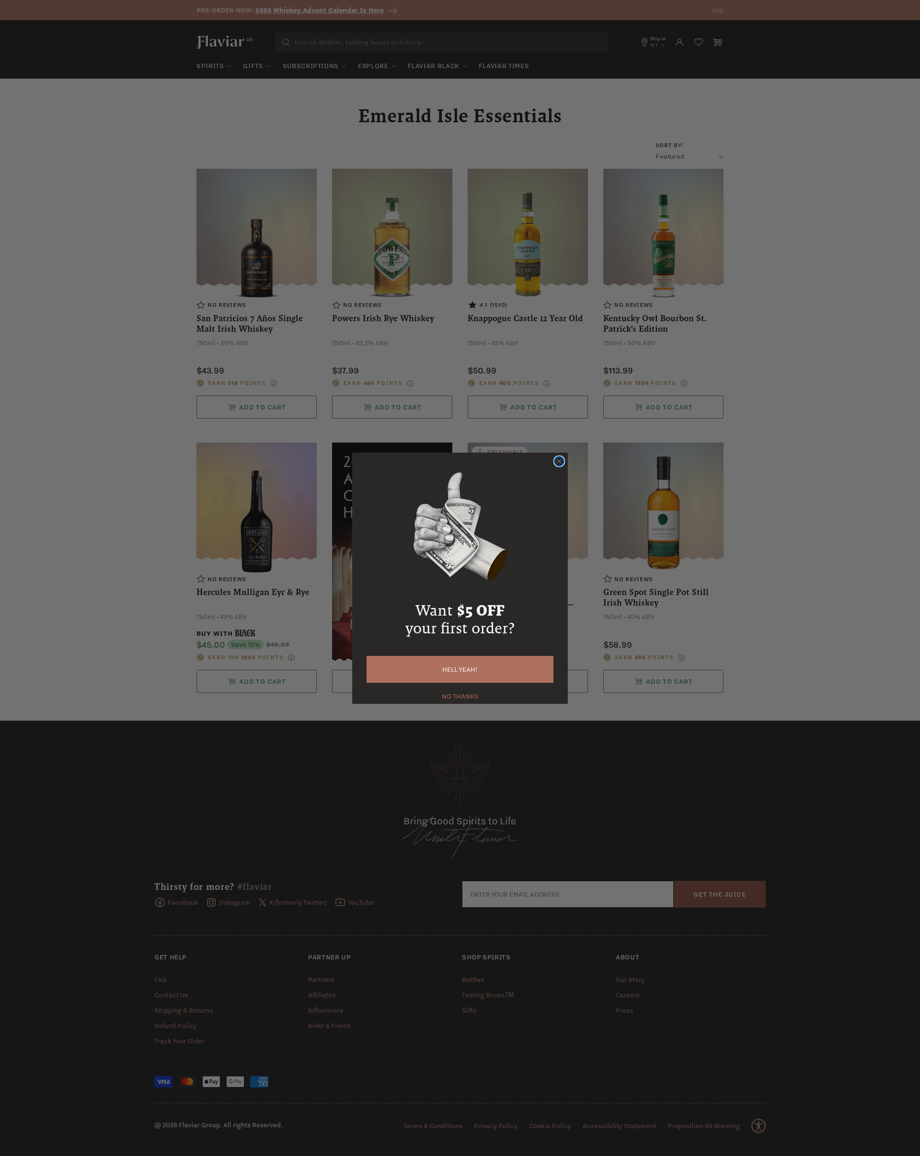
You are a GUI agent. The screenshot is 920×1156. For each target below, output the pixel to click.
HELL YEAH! (460, 669)
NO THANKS (460, 695)
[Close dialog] (559, 461)
